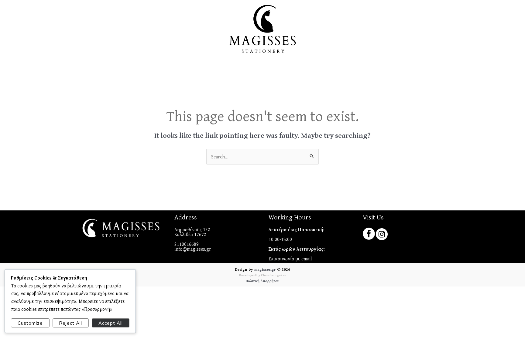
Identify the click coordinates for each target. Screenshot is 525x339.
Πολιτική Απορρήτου (263, 280)
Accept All (110, 323)
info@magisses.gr (192, 249)
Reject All (70, 323)
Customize (30, 323)
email (306, 258)
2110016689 (186, 244)
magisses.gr (265, 269)
